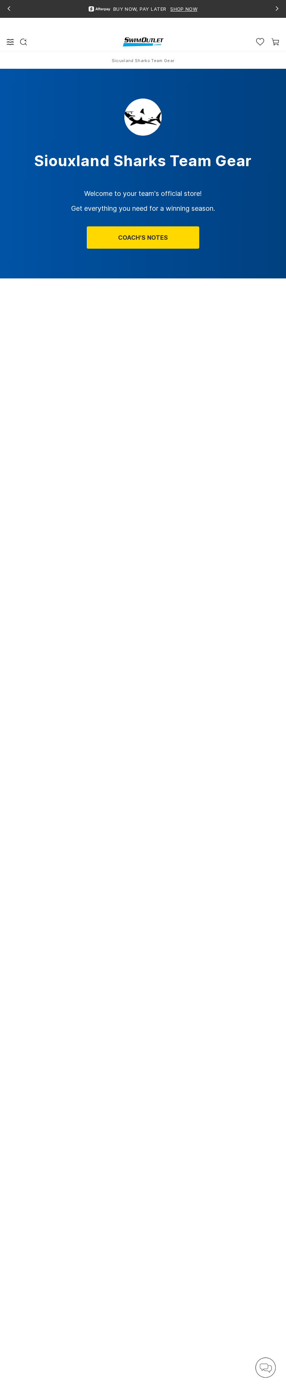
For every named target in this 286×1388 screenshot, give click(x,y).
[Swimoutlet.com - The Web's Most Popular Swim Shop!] (143, 41)
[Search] (23, 42)
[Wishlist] (260, 41)
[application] (265, 1368)
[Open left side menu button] (10, 42)
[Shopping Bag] (275, 41)
